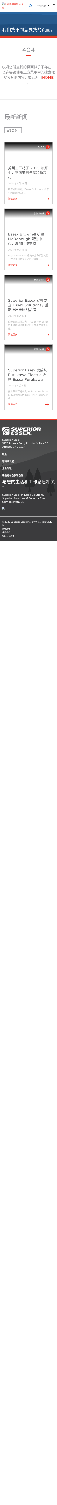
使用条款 (6, 532)
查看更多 (12, 130)
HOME (48, 77)
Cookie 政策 (8, 536)
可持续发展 (8, 461)
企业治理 (7, 468)
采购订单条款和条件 (12, 475)
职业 (4, 454)
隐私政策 (6, 529)
